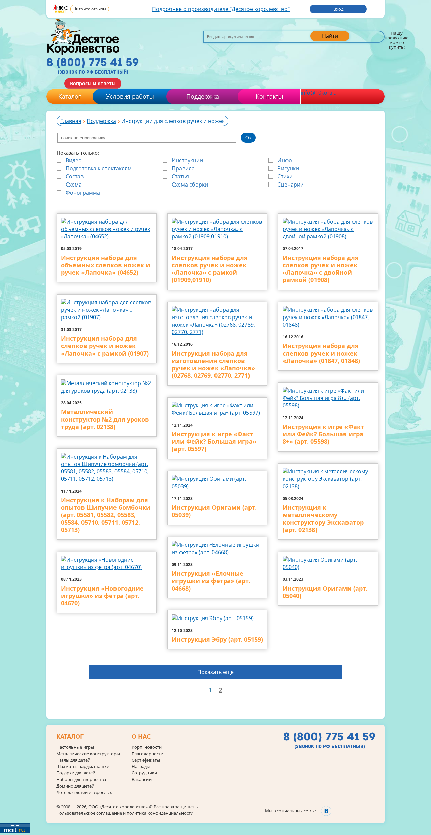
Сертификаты (146, 760)
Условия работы (130, 96)
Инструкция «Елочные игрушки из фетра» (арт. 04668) (211, 581)
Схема (74, 184)
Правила (183, 168)
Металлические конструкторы (88, 753)
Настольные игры (75, 747)
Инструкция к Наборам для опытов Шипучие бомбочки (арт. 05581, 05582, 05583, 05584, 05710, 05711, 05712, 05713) (106, 515)
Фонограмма (83, 192)
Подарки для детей (75, 772)
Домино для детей (75, 786)
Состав (75, 176)
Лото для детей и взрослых (84, 792)
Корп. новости (147, 747)
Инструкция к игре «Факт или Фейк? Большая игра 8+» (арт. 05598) (323, 434)
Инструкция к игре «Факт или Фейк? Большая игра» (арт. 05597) (214, 442)
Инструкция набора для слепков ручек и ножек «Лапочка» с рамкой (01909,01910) (210, 269)
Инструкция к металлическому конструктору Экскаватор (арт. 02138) (323, 519)
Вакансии (142, 779)
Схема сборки (190, 184)
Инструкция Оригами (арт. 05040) (325, 592)
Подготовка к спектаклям (99, 168)
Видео (74, 160)
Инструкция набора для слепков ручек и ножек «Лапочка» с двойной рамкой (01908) (321, 269)
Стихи (285, 176)
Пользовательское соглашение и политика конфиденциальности (124, 813)
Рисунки (288, 168)
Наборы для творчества (81, 779)
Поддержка (202, 96)
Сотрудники (144, 772)
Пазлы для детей (73, 760)
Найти (330, 36)
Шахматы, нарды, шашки (82, 766)
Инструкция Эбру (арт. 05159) (217, 639)
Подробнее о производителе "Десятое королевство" (221, 9)
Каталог (69, 96)
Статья (180, 176)
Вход (338, 9)
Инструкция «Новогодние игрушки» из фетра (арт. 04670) (102, 596)
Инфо (284, 160)
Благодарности (147, 753)
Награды (141, 766)
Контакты (269, 96)
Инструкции (187, 160)
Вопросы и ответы (93, 83)
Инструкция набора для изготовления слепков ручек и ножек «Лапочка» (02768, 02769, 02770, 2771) (213, 364)
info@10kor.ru (319, 92)
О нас (141, 736)
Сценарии (290, 184)
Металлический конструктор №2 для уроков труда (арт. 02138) (105, 419)
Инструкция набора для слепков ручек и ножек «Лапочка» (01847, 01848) (321, 353)
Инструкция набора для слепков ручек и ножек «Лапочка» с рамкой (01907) (105, 346)
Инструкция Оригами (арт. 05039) (214, 511)
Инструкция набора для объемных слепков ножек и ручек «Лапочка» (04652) (105, 265)
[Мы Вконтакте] (326, 811)
